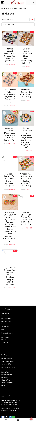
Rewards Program (6, 321)
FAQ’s (3, 385)
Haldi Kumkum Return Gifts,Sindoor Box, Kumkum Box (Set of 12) (10, 96)
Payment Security (6, 375)
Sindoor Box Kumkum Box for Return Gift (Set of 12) (26, 93)
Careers (3, 324)
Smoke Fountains (6, 358)
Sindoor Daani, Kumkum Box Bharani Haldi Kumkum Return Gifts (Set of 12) (26, 180)
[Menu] (2, 2)
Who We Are (5, 313)
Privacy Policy (5, 372)
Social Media (5, 326)
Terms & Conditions (7, 382)
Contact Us (4, 316)
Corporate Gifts (6, 364)
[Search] (33, 2)
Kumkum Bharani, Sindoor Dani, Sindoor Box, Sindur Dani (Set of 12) (9, 55)
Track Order (5, 342)
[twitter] (6, 417)
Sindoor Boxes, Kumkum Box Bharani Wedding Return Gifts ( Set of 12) (26, 56)
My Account (5, 337)
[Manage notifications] (31, 418)
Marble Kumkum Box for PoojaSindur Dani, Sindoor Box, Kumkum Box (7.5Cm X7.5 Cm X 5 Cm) (26, 137)
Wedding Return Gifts (7, 361)
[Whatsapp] (13, 417)
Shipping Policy (6, 380)
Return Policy (5, 377)
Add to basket (9, 66)
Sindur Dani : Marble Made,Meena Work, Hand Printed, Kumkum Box (9, 134)
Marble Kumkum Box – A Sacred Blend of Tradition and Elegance (9, 180)
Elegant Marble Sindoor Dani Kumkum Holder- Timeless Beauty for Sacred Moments (9, 275)
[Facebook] (3, 417)
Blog (2, 329)
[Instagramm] (10, 417)
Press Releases (6, 318)
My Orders (4, 340)
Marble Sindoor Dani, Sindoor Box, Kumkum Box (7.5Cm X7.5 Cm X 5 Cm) (26, 218)
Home (3, 8)
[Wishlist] (6, 420)
